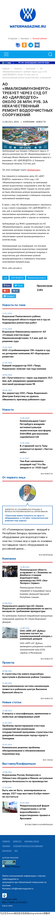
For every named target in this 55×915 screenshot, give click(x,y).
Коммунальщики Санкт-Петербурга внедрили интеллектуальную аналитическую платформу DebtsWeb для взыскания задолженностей (35, 428)
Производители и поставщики (28, 846)
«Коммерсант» (33, 169)
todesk (40, 913)
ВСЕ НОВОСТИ (47, 659)
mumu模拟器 (14, 913)
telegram (33, 913)
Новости (18, 68)
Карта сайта (7, 906)
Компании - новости (34, 121)
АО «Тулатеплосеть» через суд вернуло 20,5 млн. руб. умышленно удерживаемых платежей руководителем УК (27, 381)
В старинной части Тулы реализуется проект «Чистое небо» (36, 449)
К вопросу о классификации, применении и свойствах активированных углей (26, 715)
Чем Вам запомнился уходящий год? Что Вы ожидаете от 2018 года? (34, 464)
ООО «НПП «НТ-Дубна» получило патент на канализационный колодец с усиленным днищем (36, 635)
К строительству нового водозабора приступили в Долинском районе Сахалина (26, 675)
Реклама (6, 846)
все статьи (48, 760)
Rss (16, 850)
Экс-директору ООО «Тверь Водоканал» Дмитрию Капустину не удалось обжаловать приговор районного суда (25, 396)
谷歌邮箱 (24, 913)
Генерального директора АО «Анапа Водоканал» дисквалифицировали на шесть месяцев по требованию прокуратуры (27, 609)
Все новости (47, 473)
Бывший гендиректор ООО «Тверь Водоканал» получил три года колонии (24, 367)
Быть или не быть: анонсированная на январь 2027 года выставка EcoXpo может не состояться (26, 793)
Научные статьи (31, 841)
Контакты (25, 39)
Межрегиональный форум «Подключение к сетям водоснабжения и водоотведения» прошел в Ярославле (35, 812)
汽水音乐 (4, 913)
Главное (6, 841)
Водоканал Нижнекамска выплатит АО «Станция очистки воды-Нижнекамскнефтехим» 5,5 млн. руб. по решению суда (24, 336)
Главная (5, 68)
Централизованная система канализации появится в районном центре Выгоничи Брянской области (25, 689)
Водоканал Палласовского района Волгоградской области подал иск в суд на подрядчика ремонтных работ (26, 319)
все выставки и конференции (39, 824)
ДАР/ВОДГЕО (17, 277)
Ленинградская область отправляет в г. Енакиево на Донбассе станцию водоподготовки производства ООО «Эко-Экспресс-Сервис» (35, 576)
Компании (30, 68)
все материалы (46, 555)
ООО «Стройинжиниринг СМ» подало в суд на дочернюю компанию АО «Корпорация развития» (26, 353)
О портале (12, 39)
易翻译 (47, 913)
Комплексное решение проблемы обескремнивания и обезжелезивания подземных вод (23, 750)
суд (5, 277)
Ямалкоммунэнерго (37, 277)
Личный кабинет (40, 39)
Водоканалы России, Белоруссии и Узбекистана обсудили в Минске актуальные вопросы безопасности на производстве (27, 778)
